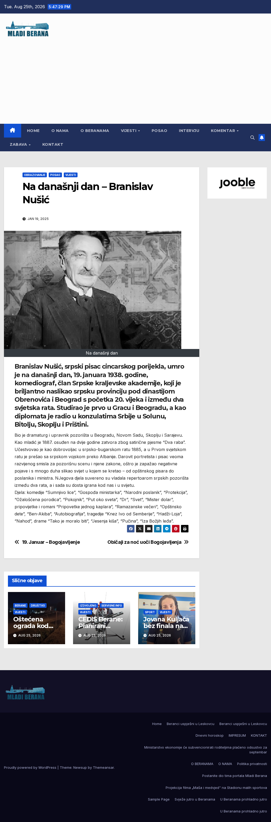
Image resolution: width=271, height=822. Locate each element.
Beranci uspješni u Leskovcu (190, 724)
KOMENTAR (223, 130)
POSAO (160, 130)
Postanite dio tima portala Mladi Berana (234, 776)
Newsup (80, 767)
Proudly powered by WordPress (30, 767)
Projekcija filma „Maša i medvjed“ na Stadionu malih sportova (216, 787)
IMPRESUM (237, 735)
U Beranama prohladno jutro (243, 799)
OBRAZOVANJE (34, 174)
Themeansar (103, 767)
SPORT (150, 612)
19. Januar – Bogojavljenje (51, 542)
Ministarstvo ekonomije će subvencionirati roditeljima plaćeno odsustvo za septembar (205, 749)
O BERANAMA (94, 130)
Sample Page (159, 799)
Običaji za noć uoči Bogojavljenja (144, 542)
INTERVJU (189, 130)
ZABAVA (19, 144)
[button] (252, 137)
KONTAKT (53, 144)
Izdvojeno (88, 605)
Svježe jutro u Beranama (195, 799)
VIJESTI (129, 130)
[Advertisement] (135, 77)
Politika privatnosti (252, 764)
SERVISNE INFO (111, 605)
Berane (20, 605)
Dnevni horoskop (210, 735)
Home (33, 130)
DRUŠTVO (38, 605)
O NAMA (60, 130)
